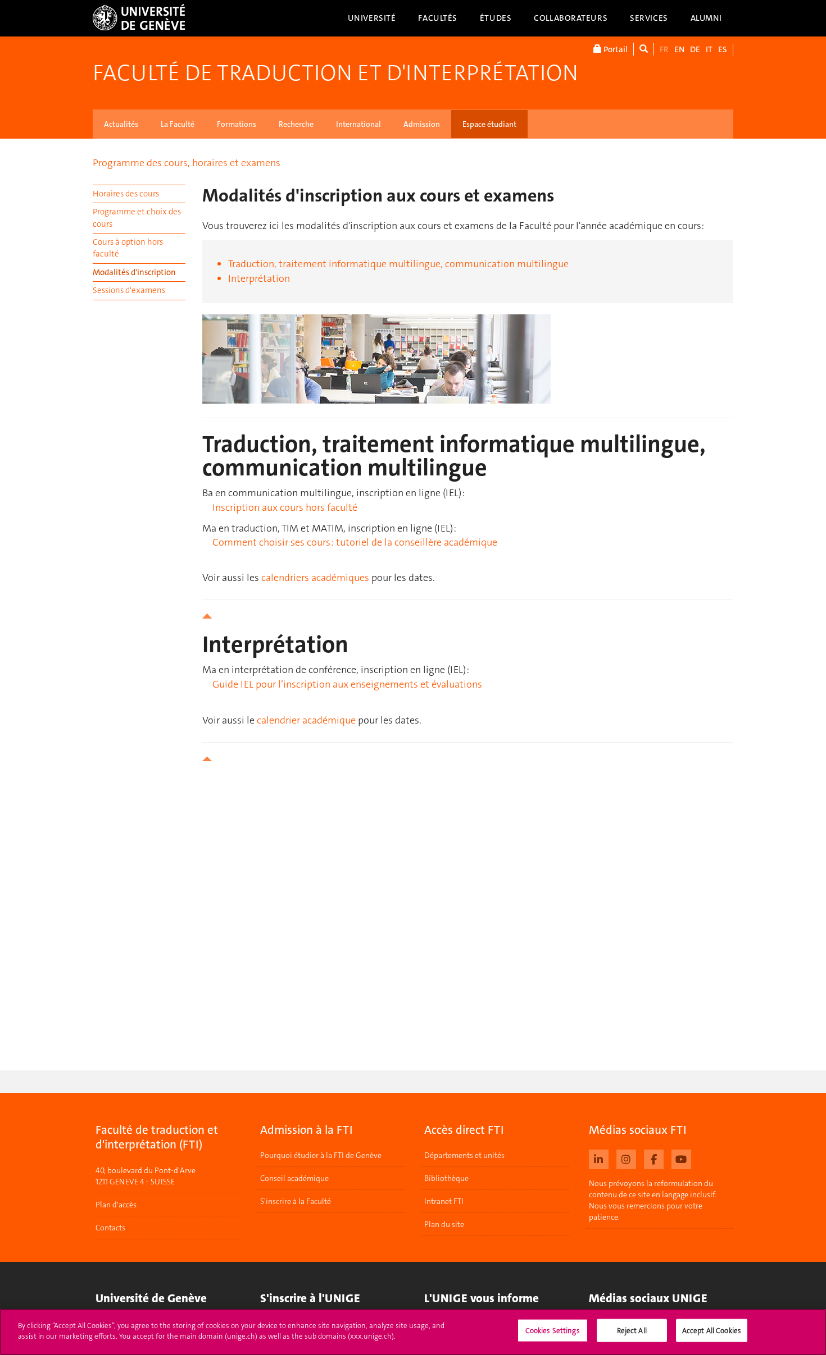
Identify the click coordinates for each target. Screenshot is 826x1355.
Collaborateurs (570, 18)
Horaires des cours (126, 193)
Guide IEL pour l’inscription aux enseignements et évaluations (347, 684)
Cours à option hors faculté (128, 247)
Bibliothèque (446, 1178)
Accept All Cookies (711, 1330)
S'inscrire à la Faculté (295, 1201)
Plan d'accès (116, 1205)
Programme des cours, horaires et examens (186, 163)
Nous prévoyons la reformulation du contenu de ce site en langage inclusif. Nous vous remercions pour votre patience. (652, 1200)
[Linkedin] (598, 1158)
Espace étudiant (489, 124)
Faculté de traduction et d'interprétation (335, 73)
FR (664, 49)
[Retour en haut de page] (467, 616)
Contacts (110, 1228)
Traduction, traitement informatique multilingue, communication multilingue (398, 264)
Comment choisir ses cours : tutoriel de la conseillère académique (354, 542)
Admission (421, 124)
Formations (236, 124)
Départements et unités (464, 1155)
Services (649, 18)
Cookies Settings (552, 1330)
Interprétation (259, 278)
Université (372, 18)
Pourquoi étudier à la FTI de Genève (321, 1155)
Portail (615, 49)
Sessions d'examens (129, 290)
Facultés (437, 18)
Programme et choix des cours (137, 217)
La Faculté (177, 124)
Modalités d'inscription (134, 272)
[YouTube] (681, 1158)
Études (495, 18)
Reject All (632, 1330)
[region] (413, 1332)
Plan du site (444, 1224)
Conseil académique (294, 1178)
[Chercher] (643, 49)
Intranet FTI (444, 1201)
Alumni (706, 18)
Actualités (121, 124)
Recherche (296, 124)
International (358, 124)
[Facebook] (653, 1158)
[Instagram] (626, 1158)
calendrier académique (306, 720)
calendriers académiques (315, 577)
